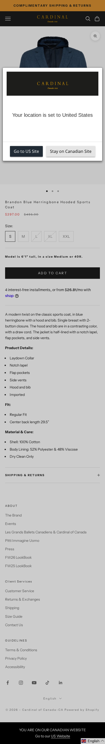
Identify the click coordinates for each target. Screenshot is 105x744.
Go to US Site (26, 151)
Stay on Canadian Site (70, 151)
